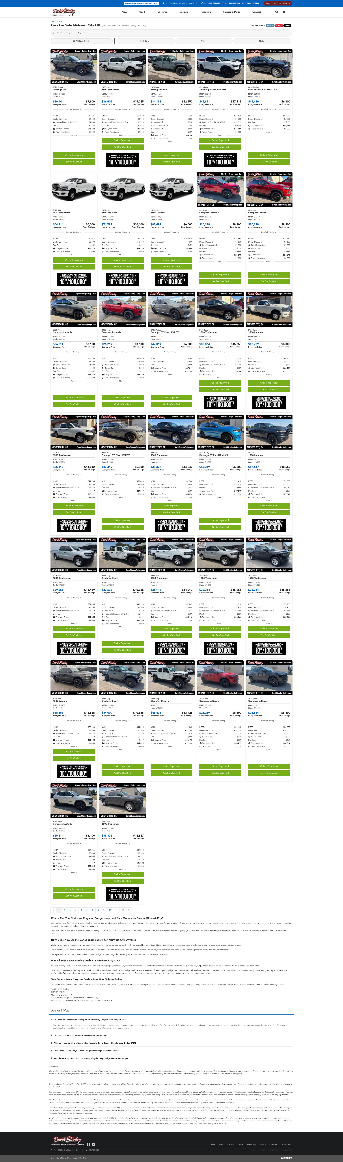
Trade (240, 1144)
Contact (256, 12)
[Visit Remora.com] (286, 1159)
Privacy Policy (274, 1150)
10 (110, 910)
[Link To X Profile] (93, 1144)
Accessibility (287, 1150)
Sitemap (262, 1150)
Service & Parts (231, 12)
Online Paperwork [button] (74, 155)
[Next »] (129, 910)
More (72, 135)
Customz (162, 12)
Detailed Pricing (72, 109)
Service (262, 1144)
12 (123, 910)
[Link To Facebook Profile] (88, 1144)
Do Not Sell (286, 1144)
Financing (206, 12)
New (124, 12)
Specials (184, 12)
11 (116, 910)
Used (142, 12)
